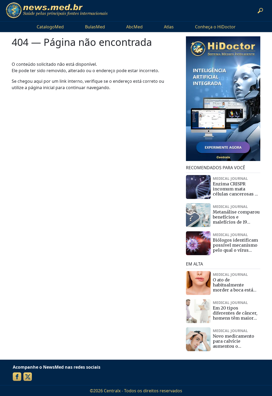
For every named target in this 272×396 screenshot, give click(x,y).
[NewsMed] (56, 10)
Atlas (169, 27)
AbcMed (134, 27)
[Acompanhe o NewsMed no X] (27, 376)
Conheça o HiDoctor (215, 27)
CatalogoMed (50, 27)
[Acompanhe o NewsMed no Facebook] (17, 376)
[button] (260, 10)
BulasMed (95, 27)
